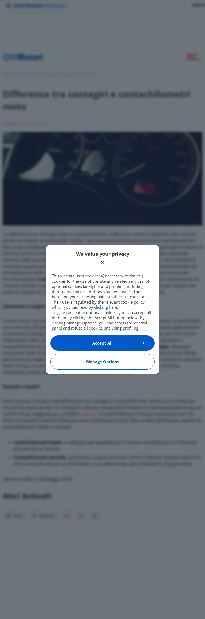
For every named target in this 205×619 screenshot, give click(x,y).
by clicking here (103, 307)
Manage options (102, 361)
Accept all (102, 343)
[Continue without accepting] (102, 262)
